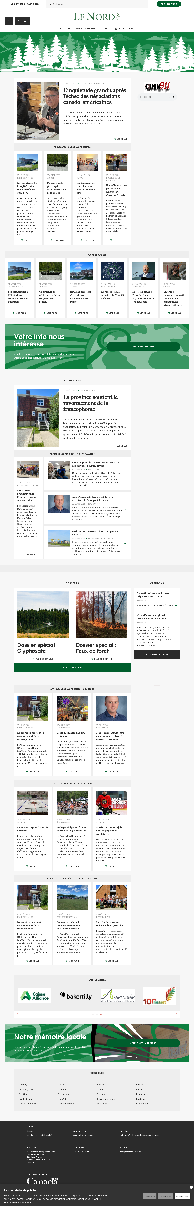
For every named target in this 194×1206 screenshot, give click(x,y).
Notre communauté (87, 29)
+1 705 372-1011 (81, 1152)
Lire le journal (127, 29)
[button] (22, 21)
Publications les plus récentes (72, 147)
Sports (107, 29)
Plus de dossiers (72, 668)
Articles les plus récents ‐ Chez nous (72, 689)
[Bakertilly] (76, 996)
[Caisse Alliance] (34, 995)
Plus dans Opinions (157, 654)
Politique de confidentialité (17, 1202)
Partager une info (143, 346)
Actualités (72, 380)
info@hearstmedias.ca (130, 1152)
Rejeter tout (149, 1196)
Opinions (157, 583)
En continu (64, 29)
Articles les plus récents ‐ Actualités (72, 454)
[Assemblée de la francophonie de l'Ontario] (118, 995)
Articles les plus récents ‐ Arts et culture (72, 878)
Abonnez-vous (169, 4)
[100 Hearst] (159, 996)
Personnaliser (165, 1196)
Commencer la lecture (143, 1043)
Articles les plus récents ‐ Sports (72, 783)
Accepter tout (182, 1196)
